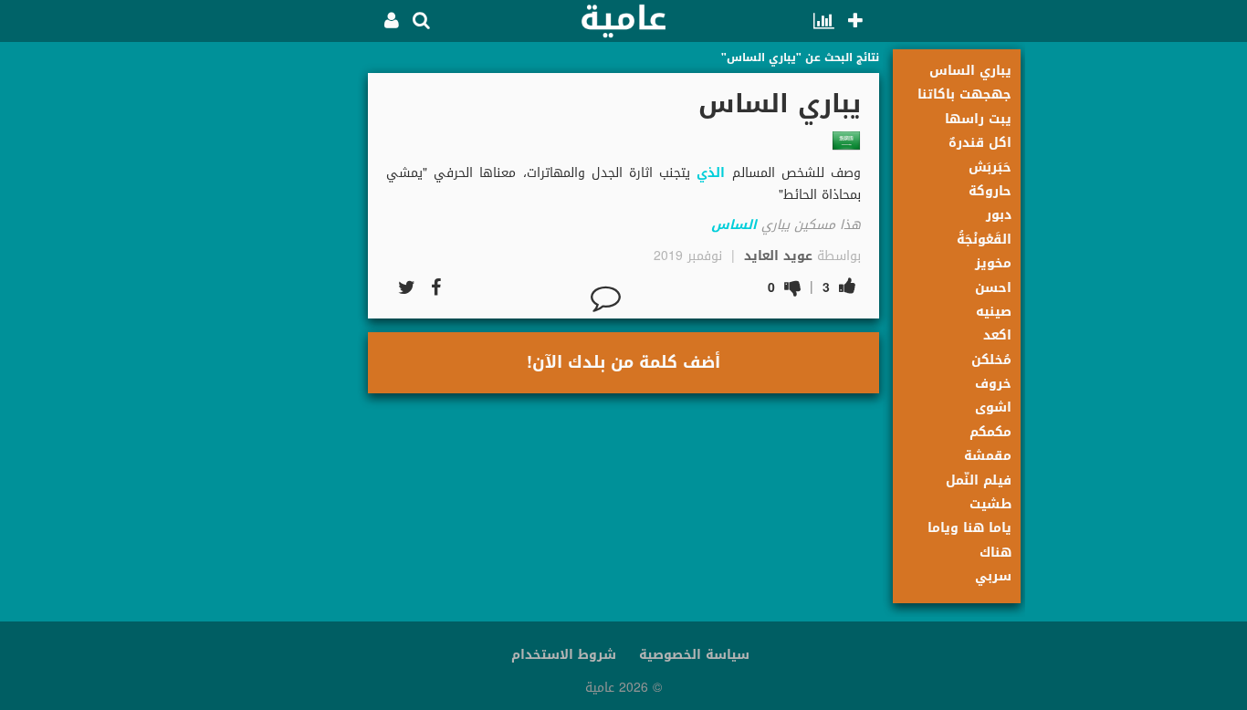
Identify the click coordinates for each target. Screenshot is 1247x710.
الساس (734, 225)
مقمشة (987, 456)
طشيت (990, 504)
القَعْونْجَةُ (984, 239)
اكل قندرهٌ (979, 143)
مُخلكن (991, 360)
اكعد (997, 335)
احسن (993, 288)
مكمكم (990, 432)
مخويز (993, 263)
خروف (993, 383)
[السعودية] (846, 140)
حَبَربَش (990, 167)
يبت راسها (978, 119)
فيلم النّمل (978, 480)
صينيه (993, 311)
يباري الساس (970, 70)
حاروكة (990, 191)
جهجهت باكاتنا (964, 94)
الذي (711, 173)
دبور (998, 215)
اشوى (993, 407)
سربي (993, 576)
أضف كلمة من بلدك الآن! (623, 362)
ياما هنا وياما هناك (969, 540)
